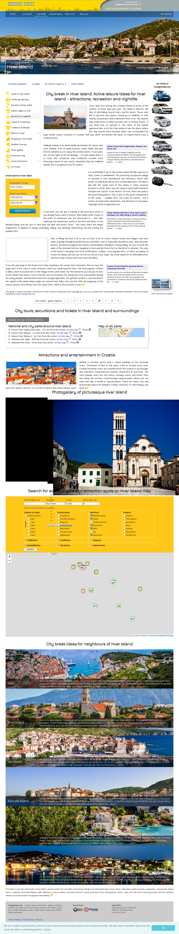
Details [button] (47, 929)
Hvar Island (77, 83)
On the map (72, 329)
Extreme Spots (55, 14)
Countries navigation (146, 67)
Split (11, 840)
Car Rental (27, 14)
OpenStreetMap (154, 635)
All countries (166, 14)
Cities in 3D (70, 14)
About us (39, 919)
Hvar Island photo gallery (162, 293)
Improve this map (166, 635)
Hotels (13, 14)
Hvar (11, 683)
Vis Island (15, 761)
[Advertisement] (64, 188)
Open (120, 162)
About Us (84, 14)
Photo (85, 329)
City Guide (41, 14)
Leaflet (136, 635)
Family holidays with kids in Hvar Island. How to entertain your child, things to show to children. (127, 213)
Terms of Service (15, 919)
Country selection (17, 83)
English (164, 67)
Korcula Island (18, 801)
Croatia (36, 83)
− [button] (9, 560)
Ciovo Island (16, 879)
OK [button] (163, 928)
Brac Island (16, 722)
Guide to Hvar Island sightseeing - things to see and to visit (127, 147)
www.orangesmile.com (25, 294)
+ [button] (9, 556)
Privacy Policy (28, 919)
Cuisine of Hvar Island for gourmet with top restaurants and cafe (125, 267)
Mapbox (144, 635)
